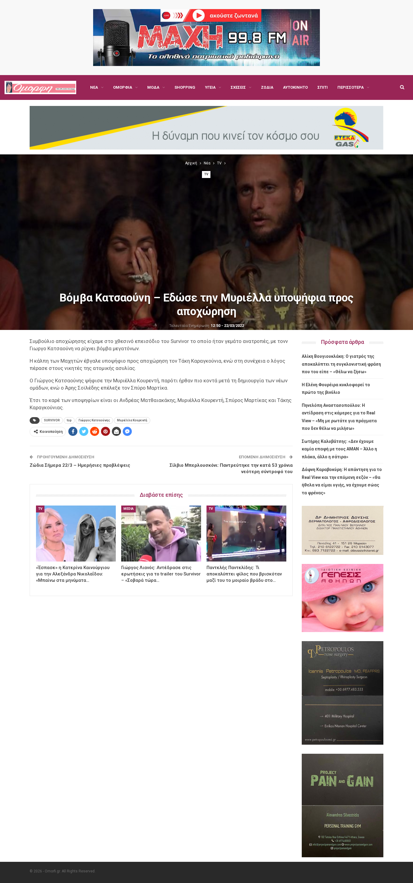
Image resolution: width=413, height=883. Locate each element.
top (69, 420)
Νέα (94, 87)
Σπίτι (322, 87)
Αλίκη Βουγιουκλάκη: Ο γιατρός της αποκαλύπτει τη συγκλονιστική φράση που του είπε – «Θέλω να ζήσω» (341, 364)
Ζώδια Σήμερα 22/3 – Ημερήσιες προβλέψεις (80, 465)
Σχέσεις (238, 87)
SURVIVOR (52, 420)
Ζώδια (267, 87)
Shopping (184, 87)
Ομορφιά (122, 87)
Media (128, 509)
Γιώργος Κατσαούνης (94, 420)
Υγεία (210, 87)
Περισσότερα (350, 87)
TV (206, 174)
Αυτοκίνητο (295, 87)
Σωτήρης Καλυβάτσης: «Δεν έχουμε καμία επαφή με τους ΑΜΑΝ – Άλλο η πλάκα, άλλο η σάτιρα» (339, 449)
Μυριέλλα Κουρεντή (132, 420)
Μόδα (153, 87)
